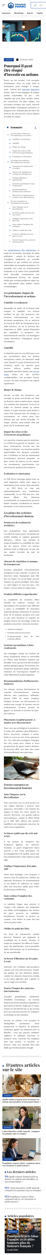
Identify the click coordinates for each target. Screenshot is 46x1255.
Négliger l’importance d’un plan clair (22, 220)
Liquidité (15, 143)
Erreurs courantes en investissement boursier (20, 202)
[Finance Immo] (17, 5)
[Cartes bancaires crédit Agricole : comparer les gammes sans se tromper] (21, 1117)
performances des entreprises (22, 250)
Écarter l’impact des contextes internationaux (23, 241)
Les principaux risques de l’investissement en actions (21, 134)
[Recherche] (35, 5)
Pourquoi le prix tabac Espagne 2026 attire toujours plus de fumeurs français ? (22, 1241)
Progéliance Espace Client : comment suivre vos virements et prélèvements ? (21, 1164)
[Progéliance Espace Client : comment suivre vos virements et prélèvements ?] (21, 1149)
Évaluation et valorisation (22, 157)
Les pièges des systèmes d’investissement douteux (20, 161)
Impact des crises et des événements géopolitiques (22, 152)
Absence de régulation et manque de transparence (22, 173)
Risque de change (19, 147)
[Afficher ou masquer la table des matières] (29, 127)
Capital (7, 1095)
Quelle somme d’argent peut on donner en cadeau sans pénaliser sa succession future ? (21, 1100)
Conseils (13, 1231)
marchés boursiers (30, 89)
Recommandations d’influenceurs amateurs (21, 190)
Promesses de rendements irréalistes (22, 167)
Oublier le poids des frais (21, 230)
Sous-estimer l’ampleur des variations (22, 225)
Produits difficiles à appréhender (19, 179)
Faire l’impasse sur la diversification (20, 208)
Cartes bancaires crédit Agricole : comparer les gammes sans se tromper (21, 1132)
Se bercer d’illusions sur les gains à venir (22, 235)
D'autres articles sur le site (21, 1067)
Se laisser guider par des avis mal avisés (23, 214)
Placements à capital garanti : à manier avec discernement (23, 196)
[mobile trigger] (4, 5)
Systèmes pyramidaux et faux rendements (23, 185)
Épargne (7, 1127)
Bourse (9, 59)
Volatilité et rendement (21, 139)
